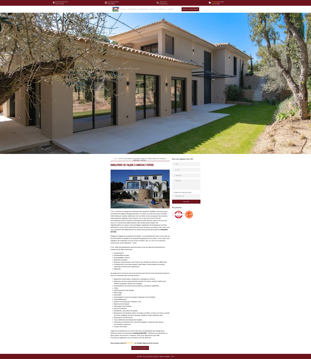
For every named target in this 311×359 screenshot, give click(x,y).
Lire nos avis (215, 3)
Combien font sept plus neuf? (182, 192)
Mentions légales (165, 356)
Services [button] (153, 9)
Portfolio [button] (162, 9)
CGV (172, 356)
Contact (171, 9)
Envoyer (186, 201)
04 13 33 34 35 (163, 1)
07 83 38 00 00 (163, 3)
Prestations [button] (143, 9)
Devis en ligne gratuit (190, 9)
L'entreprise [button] (132, 9)
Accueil (123, 9)
